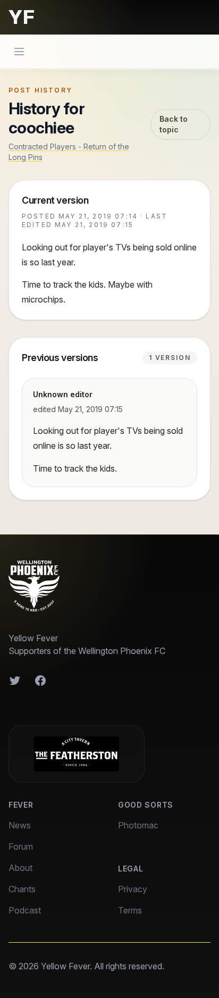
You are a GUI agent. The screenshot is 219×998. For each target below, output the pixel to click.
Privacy (132, 889)
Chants (22, 889)
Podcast (25, 910)
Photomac (138, 825)
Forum (21, 846)
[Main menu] (19, 51)
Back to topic (173, 124)
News (20, 825)
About (20, 867)
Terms (130, 910)
